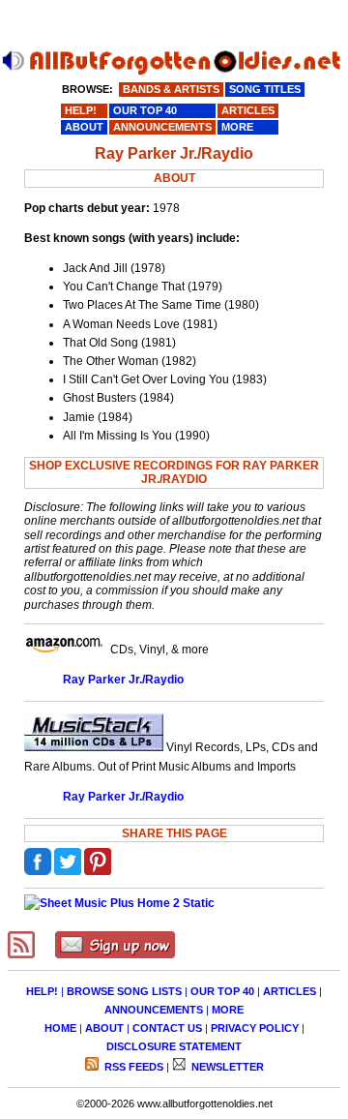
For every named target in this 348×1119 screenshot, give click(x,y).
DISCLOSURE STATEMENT (174, 1046)
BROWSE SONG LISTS (124, 991)
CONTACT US (167, 1028)
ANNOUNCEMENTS (153, 1009)
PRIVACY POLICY (255, 1028)
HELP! (42, 991)
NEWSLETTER (226, 1067)
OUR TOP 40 (222, 991)
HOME (60, 1028)
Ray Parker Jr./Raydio (123, 679)
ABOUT (104, 1028)
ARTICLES (289, 991)
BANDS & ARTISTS (171, 89)
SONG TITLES (265, 89)
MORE (228, 1009)
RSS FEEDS (132, 1067)
